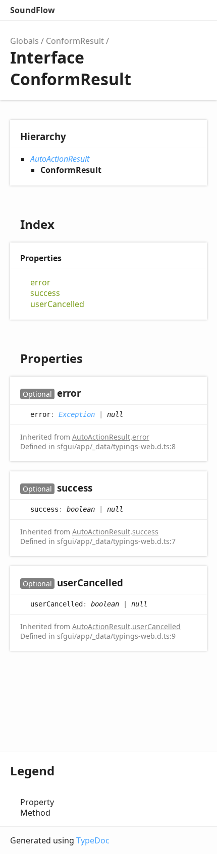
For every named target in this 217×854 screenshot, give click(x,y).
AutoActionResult (59, 158)
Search (154, 10)
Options (175, 10)
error (40, 282)
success (45, 293)
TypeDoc (93, 840)
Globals (24, 40)
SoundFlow (32, 10)
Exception (77, 414)
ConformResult (75, 40)
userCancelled (57, 304)
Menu (197, 10)
